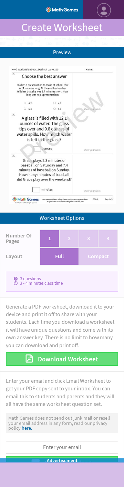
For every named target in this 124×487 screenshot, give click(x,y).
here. (27, 428)
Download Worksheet (67, 359)
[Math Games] (62, 9)
